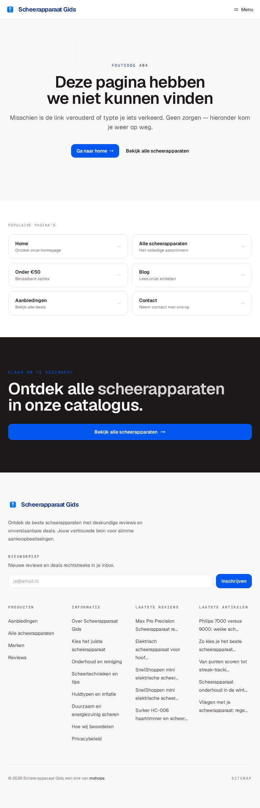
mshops (96, 778)
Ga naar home (92, 151)
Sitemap (242, 778)
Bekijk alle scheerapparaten (157, 151)
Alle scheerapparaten (31, 633)
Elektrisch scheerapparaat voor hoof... (157, 649)
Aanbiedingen (23, 621)
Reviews (17, 657)
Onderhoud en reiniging (97, 662)
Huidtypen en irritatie (94, 694)
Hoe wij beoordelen (93, 726)
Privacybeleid (87, 739)
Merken (16, 645)
